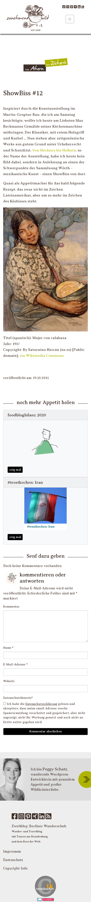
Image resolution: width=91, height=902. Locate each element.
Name (8, 647)
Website (9, 681)
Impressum (12, 851)
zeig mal (15, 469)
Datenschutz (13, 860)
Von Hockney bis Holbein (54, 150)
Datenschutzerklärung (41, 704)
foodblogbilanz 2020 (27, 415)
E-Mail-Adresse (15, 664)
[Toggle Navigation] (70, 19)
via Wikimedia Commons (42, 355)
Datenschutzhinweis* (18, 697)
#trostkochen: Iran (25, 482)
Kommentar (11, 606)
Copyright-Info (15, 868)
